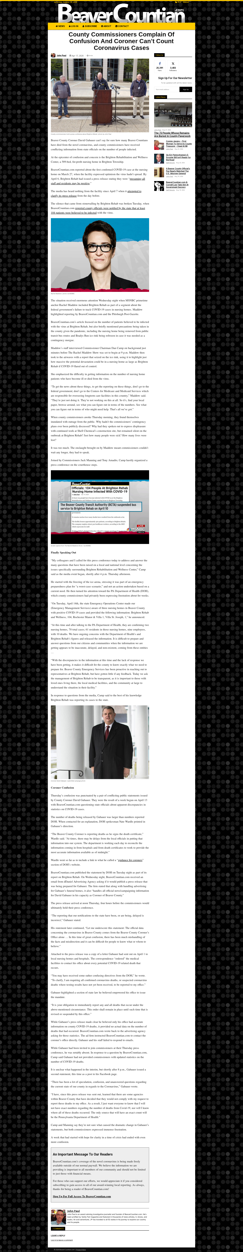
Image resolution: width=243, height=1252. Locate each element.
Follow (173, 62)
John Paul (61, 55)
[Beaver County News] (121, 13)
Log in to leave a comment (62, 1240)
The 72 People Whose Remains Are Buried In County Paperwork (172, 134)
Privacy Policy (81, 1250)
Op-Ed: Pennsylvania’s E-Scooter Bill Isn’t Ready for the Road (178, 157)
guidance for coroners (130, 860)
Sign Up (186, 89)
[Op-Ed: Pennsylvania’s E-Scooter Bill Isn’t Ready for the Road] (159, 159)
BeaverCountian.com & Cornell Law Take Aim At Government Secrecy (177, 184)
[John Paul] (53, 55)
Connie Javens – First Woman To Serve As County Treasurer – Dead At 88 (179, 143)
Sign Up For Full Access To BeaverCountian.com (82, 1196)
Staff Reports (170, 163)
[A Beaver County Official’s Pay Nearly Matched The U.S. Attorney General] (159, 172)
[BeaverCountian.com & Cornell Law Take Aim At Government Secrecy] (159, 186)
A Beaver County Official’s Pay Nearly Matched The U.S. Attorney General (178, 171)
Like (159, 62)
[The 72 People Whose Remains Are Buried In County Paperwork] (173, 114)
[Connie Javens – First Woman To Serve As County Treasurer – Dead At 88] (159, 145)
